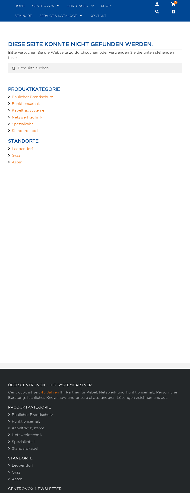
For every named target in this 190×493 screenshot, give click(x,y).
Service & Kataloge (58, 16)
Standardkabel (25, 130)
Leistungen (77, 6)
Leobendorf (22, 149)
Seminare (23, 16)
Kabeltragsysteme (28, 110)
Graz (16, 155)
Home (20, 6)
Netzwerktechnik (27, 117)
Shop (106, 6)
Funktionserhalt (26, 103)
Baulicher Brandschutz (32, 97)
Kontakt (98, 16)
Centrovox (43, 6)
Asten (17, 162)
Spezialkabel (23, 124)
